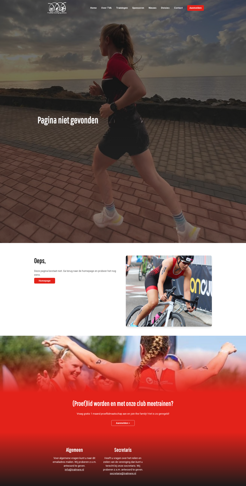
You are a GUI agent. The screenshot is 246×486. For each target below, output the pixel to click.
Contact (178, 8)
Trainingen (122, 8)
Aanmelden (195, 8)
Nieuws (152, 8)
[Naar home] (57, 8)
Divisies (165, 8)
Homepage (45, 280)
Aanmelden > (123, 423)
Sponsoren (138, 8)
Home (93, 8)
